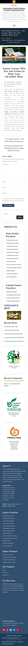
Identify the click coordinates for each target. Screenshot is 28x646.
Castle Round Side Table (11, 326)
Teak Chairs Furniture (12, 246)
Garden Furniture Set (12, 240)
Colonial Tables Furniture (13, 301)
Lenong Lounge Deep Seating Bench (14, 337)
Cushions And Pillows (12, 273)
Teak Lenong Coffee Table (12, 330)
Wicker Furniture (11, 270)
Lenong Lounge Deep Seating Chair (14, 341)
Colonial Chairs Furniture (13, 298)
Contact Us (6, 575)
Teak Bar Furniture (11, 261)
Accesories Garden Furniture (14, 267)
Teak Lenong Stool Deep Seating (13, 334)
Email (4, 187)
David (5, 384)
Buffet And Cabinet (12, 292)
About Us (5, 572)
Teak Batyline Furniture (13, 255)
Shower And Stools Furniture (14, 264)
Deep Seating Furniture (13, 258)
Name (4, 181)
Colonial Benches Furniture (14, 295)
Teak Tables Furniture (12, 249)
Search (6, 213)
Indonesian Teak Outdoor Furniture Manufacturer (14, 9)
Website (4, 193)
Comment (5, 164)
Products (11, 86)
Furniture (19, 82)
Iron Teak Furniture (11, 277)
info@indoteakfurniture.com (13, 504)
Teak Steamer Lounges (13, 252)
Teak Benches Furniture (13, 243)
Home (4, 570)
